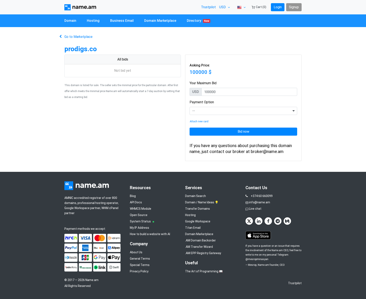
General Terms (140, 258)
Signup (294, 7)
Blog (133, 196)
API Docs (136, 202)
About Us (136, 252)
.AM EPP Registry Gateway (203, 253)
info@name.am (259, 202)
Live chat (255, 208)
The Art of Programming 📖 (204, 271)
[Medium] (287, 221)
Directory (198, 21)
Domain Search (195, 196)
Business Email (122, 21)
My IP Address (139, 227)
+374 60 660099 (262, 196)
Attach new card (199, 121)
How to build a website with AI (150, 234)
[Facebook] (268, 221)
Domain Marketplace (160, 21)
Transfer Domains (197, 208)
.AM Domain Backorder (200, 240)
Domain (70, 21)
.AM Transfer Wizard (199, 246)
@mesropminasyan (256, 259)
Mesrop (252, 264)
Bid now (243, 132)
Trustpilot (208, 7)
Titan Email (193, 227)
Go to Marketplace (78, 37)
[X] (249, 221)
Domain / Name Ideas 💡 (201, 202)
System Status (140, 221)
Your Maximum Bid (203, 83)
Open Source (138, 215)
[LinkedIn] (258, 221)
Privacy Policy (139, 271)
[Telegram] (277, 221)
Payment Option (202, 102)
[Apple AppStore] (258, 235)
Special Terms (140, 265)
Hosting (93, 21)
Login (278, 7)
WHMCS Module (140, 208)
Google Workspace (197, 221)
